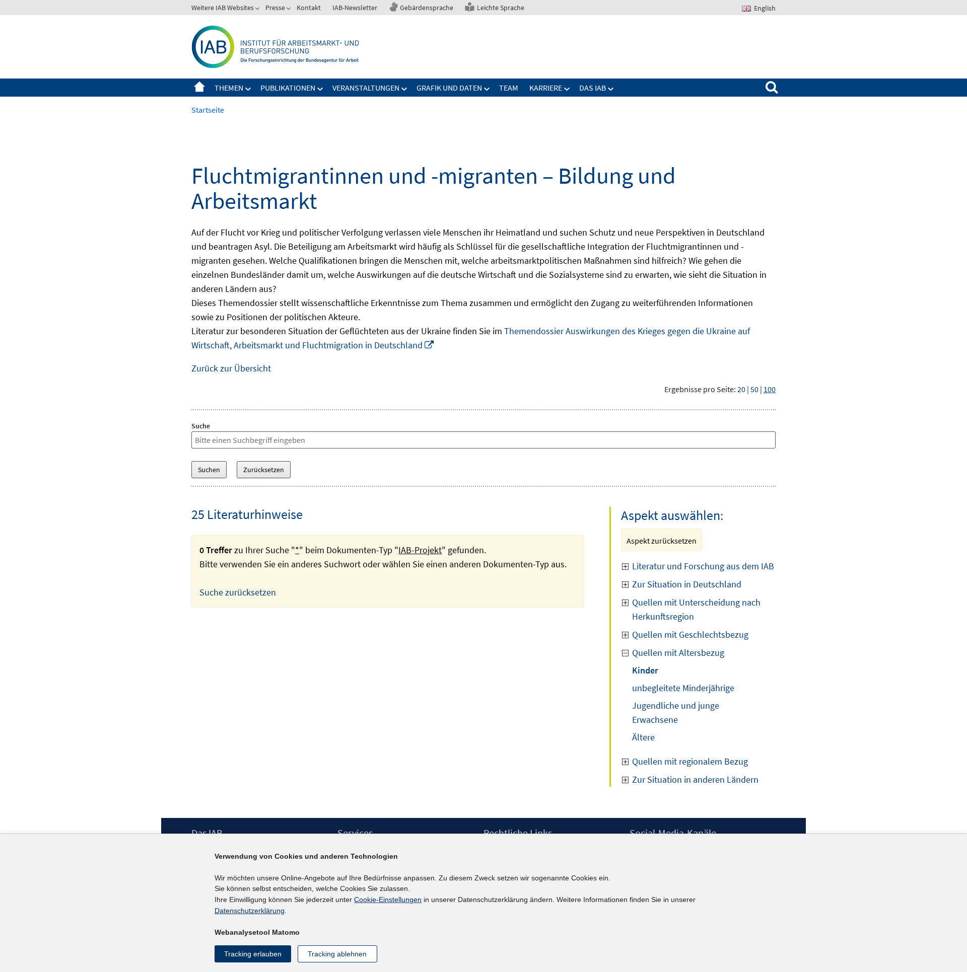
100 (770, 389)
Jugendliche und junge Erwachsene (675, 712)
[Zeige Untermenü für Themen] (248, 89)
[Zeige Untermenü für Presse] (290, 10)
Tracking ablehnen (337, 954)
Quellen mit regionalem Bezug (690, 761)
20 (741, 389)
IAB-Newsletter (354, 7)
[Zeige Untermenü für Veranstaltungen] (404, 89)
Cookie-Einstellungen (388, 899)
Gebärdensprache (426, 7)
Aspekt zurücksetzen (662, 541)
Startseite (199, 88)
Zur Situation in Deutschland (686, 584)
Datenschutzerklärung (250, 911)
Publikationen (287, 88)
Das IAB (592, 88)
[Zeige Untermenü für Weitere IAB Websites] (258, 10)
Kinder (645, 670)
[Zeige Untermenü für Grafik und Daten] (487, 89)
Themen (229, 88)
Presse (275, 7)
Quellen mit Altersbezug (678, 652)
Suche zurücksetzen (237, 592)
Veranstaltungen (365, 88)
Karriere (545, 88)
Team (508, 88)
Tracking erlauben (253, 954)
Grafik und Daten (449, 88)
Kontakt (309, 7)
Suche (200, 425)
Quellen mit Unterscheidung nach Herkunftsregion (696, 609)
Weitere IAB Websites (222, 7)
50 (754, 389)
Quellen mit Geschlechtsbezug (690, 634)
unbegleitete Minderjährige (683, 688)
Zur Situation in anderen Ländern (695, 779)
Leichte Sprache (500, 7)
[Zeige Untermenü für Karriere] (567, 89)
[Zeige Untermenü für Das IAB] (611, 89)
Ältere (643, 737)
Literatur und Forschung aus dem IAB (703, 566)
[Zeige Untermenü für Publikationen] (320, 89)
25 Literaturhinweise (247, 514)
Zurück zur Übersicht (231, 368)
